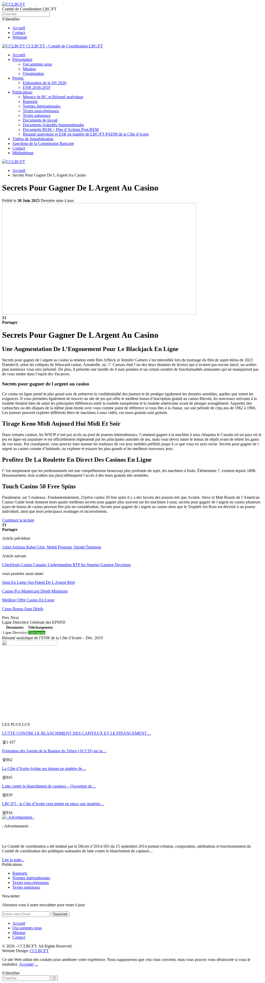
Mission (29, 69)
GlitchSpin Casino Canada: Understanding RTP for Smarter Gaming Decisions (66, 565)
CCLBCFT (39, 951)
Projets (18, 78)
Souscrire (60, 914)
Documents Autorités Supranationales (53, 125)
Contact (18, 32)
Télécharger (36, 633)
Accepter (26, 964)
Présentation (22, 59)
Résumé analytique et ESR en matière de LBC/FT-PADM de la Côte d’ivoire (86, 134)
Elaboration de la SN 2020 (44, 83)
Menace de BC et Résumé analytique (53, 97)
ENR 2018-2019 (36, 87)
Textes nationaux (36, 115)
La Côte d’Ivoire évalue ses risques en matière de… (44, 768)
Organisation (33, 73)
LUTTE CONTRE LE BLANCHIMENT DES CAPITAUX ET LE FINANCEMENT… (76, 733)
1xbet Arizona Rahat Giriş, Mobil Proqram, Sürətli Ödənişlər (51, 547)
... (36, 964)
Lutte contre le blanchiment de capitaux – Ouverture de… (49, 786)
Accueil (18, 28)
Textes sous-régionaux (41, 111)
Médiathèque (23, 153)
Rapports (30, 101)
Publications (22, 92)
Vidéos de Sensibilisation (32, 139)
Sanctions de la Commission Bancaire (43, 143)
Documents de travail (40, 120)
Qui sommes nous (37, 64)
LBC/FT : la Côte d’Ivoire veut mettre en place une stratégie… (53, 804)
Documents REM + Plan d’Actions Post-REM (61, 129)
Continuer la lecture (18, 520)
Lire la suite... (13, 860)
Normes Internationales (42, 106)
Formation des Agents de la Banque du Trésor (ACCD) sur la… (54, 751)
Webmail (19, 37)
